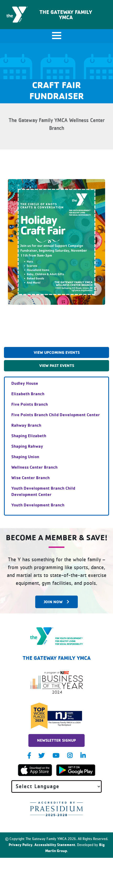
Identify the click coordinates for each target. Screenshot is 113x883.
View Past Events (56, 365)
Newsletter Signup (56, 740)
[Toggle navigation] (56, 36)
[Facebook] (29, 755)
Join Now (53, 601)
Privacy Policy (21, 844)
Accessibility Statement (54, 844)
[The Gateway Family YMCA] (56, 636)
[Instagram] (70, 755)
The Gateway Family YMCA (65, 14)
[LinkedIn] (83, 755)
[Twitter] (42, 755)
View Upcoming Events (57, 352)
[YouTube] (56, 755)
